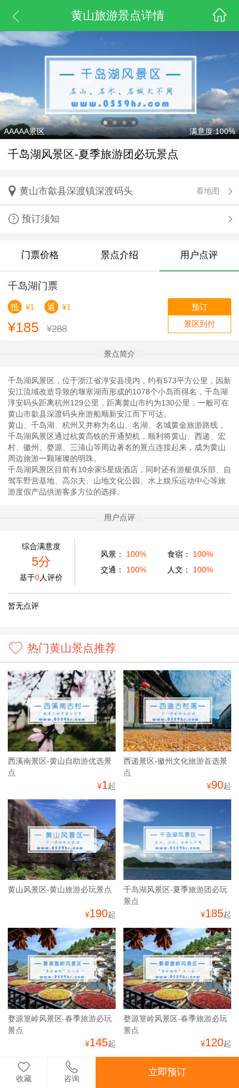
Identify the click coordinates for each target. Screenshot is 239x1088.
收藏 (24, 1078)
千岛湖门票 (33, 285)
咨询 (71, 1078)
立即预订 (167, 1072)
